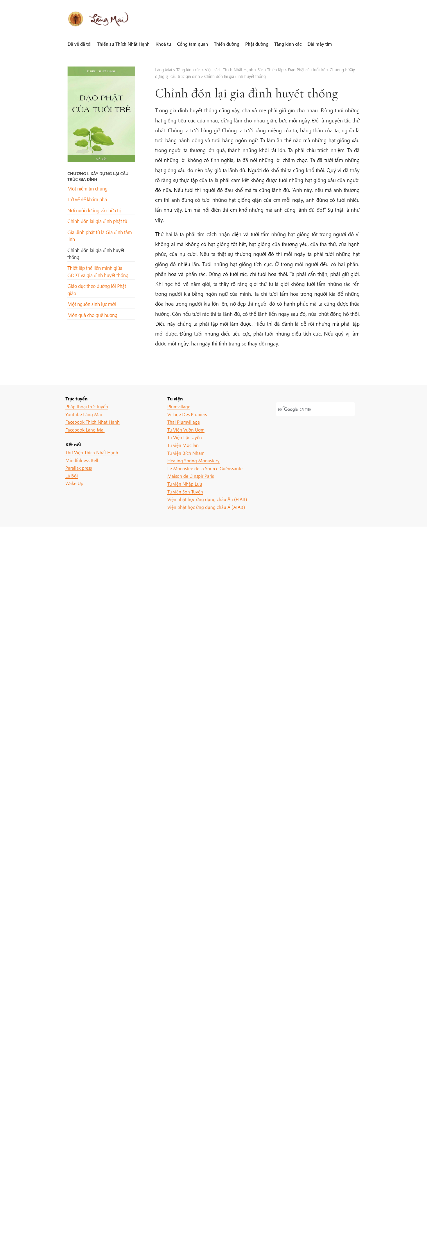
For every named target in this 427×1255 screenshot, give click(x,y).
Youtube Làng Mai (83, 414)
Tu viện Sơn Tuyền (185, 492)
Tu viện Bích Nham (185, 453)
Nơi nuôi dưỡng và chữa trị (94, 210)
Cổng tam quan (192, 44)
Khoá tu (163, 44)
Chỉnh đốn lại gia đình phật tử (97, 221)
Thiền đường (226, 44)
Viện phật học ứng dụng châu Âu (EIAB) (207, 499)
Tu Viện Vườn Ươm (185, 430)
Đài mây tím (319, 44)
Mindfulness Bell (81, 460)
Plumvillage (178, 406)
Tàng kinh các (288, 44)
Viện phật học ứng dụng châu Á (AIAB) (206, 507)
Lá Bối (71, 476)
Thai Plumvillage (183, 422)
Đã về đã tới (79, 44)
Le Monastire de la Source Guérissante (205, 468)
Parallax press (78, 468)
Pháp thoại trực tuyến (86, 406)
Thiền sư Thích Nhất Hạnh (123, 44)
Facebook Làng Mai (85, 430)
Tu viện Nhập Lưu (184, 484)
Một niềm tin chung (87, 188)
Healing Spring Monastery (193, 460)
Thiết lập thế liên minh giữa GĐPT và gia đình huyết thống (97, 271)
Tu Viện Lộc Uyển (184, 437)
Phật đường (256, 44)
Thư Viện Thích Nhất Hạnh (91, 452)
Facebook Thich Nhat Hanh (92, 422)
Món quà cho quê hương (92, 315)
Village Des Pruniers (187, 414)
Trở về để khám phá (87, 199)
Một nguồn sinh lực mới (91, 304)
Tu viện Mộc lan (183, 445)
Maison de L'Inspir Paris (190, 476)
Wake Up (74, 483)
